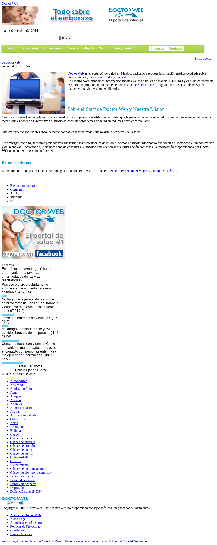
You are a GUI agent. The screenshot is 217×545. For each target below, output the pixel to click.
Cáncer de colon (21, 449)
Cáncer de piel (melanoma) (28, 468)
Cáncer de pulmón (22, 446)
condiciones (96, 77)
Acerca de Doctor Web (25, 515)
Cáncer (15, 434)
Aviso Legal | (11, 541)
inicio (198, 58)
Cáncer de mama (21, 438)
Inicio (9, 48)
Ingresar (157, 48)
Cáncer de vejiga (21, 453)
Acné (13, 392)
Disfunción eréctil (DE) (26, 491)
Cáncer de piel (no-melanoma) (30, 472)
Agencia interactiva (91, 541)
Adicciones (167, 55)
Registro (175, 48)
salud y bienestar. (117, 77)
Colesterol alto (19, 457)
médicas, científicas (141, 85)
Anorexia (16, 404)
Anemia (15, 400)
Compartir (17, 189)
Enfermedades (28, 48)
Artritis (14, 411)
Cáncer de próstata (22, 442)
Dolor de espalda (21, 476)
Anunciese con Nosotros (26, 522)
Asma (14, 423)
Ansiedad (16, 385)
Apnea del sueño (21, 407)
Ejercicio (148, 55)
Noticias (186, 55)
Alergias (15, 396)
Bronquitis (17, 427)
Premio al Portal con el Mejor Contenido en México (142, 171)
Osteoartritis (18, 419)
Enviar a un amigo (22, 185)
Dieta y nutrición (124, 48)
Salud (103, 48)
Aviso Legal (18, 519)
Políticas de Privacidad (25, 526)
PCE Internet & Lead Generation (126, 541)
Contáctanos (18, 530)
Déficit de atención (22, 480)
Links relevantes (21, 534)
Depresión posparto (23, 484)
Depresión (17, 488)
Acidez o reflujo (21, 388)
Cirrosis (15, 461)
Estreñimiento (19, 465)
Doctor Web (10, 3)
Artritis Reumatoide (23, 415)
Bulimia (15, 430)
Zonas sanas (53, 48)
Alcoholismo (18, 381)
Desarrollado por (66, 541)
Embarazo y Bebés (80, 48)
